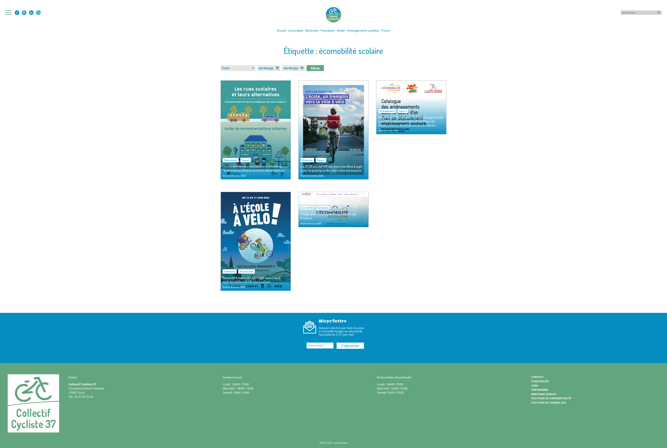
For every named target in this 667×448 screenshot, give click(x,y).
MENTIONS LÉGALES (543, 394)
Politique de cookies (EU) (548, 402)
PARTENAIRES (539, 389)
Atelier (341, 30)
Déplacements (230, 160)
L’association (295, 30)
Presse (385, 30)
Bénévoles (312, 30)
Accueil (281, 30)
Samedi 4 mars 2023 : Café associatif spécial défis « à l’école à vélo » (252, 279)
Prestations (328, 30)
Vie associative (246, 271)
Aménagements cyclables (363, 30)
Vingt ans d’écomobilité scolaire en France (328, 216)
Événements (229, 271)
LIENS (534, 385)
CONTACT (537, 377)
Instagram (24, 12)
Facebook (17, 12)
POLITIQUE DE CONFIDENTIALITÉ (551, 398)
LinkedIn (31, 12)
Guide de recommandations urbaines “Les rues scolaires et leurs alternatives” (254, 168)
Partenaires (307, 160)
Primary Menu (9, 12)
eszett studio (341, 442)
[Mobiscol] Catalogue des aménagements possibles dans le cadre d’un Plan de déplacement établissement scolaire (410, 121)
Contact (38, 12)
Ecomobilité (307, 207)
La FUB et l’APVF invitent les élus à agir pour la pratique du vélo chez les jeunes (331, 168)
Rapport (245, 160)
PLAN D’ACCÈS (540, 381)
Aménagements (387, 110)
